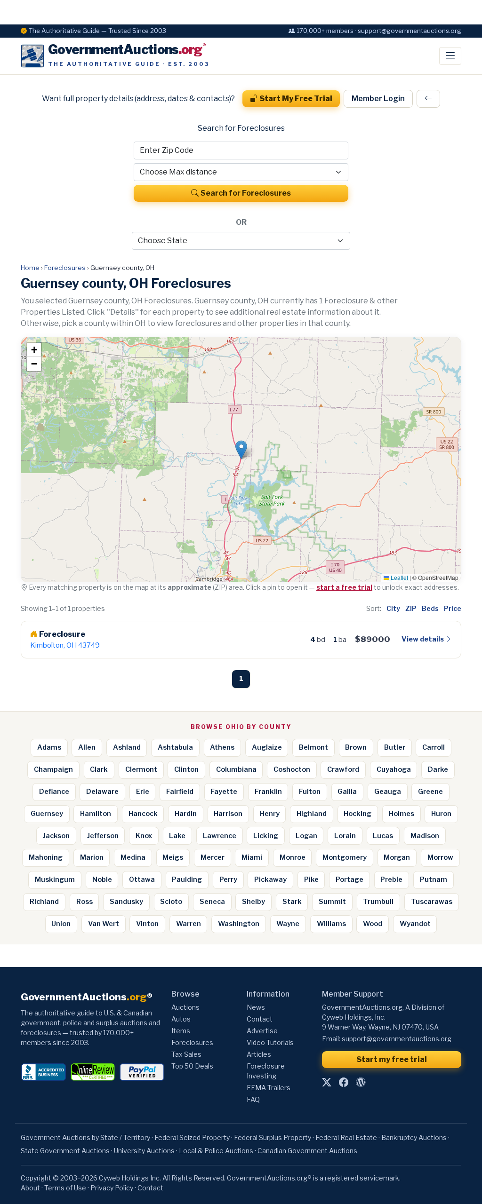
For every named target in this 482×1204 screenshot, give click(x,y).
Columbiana (236, 769)
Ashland (127, 747)
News (256, 1007)
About (30, 1188)
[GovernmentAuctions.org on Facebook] (343, 1083)
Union (61, 923)
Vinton (147, 923)
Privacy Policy (111, 1188)
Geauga (387, 791)
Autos (181, 1019)
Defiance (54, 791)
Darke (438, 769)
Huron (441, 813)
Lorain (345, 836)
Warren (188, 923)
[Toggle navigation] (450, 56)
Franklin (268, 791)
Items (180, 1031)
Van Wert (103, 923)
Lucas (383, 836)
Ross (84, 901)
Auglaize (267, 747)
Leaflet (398, 577)
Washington (238, 923)
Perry (228, 879)
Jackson (56, 836)
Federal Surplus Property (272, 1137)
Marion (92, 857)
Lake (177, 836)
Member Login (378, 98)
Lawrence (219, 836)
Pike (311, 879)
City (393, 608)
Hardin (186, 813)
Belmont (313, 747)
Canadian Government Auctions (307, 1151)
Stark (292, 901)
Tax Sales (186, 1054)
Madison (424, 836)
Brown (356, 747)
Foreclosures (65, 267)
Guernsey (47, 813)
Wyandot (415, 923)
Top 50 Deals (192, 1066)
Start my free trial (391, 1059)
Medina (132, 857)
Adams (49, 747)
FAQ (253, 1099)
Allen (87, 747)
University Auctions (144, 1151)
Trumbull (378, 901)
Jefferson (103, 836)
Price (452, 608)
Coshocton (291, 769)
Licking (265, 836)
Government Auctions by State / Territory (85, 1137)
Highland (312, 813)
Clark (99, 769)
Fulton (310, 791)
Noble (102, 879)
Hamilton (95, 813)
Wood (372, 923)
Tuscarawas (431, 901)
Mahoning (46, 857)
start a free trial (344, 587)
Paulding (187, 879)
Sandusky (126, 901)
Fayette (223, 791)
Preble (391, 879)
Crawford (343, 769)
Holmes (401, 813)
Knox (144, 836)
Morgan (397, 857)
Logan (306, 836)
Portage (349, 879)
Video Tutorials (270, 1042)
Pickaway (270, 879)
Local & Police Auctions (216, 1151)
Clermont (141, 769)
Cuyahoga (394, 769)
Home (30, 267)
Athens (222, 747)
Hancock (143, 813)
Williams (331, 923)
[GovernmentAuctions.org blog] (360, 1083)
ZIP (411, 608)
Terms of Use (65, 1188)
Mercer (213, 857)
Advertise (262, 1031)
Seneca (212, 901)
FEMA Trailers (268, 1088)
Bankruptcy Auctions (414, 1137)
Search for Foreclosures (246, 193)
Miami (251, 857)
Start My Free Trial (295, 98)
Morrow (440, 857)
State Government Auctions (65, 1151)
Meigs (172, 857)
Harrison (228, 813)
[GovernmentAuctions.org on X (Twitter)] (326, 1083)
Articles (259, 1054)
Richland (44, 901)
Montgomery (344, 857)
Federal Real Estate (346, 1137)
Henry (270, 813)
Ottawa (142, 879)
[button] (241, 449)
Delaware (102, 791)
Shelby (253, 901)
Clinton (186, 769)
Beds (430, 608)
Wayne (287, 923)
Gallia (347, 791)
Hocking (357, 813)
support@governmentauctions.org (396, 1039)
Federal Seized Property (192, 1137)
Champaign (53, 769)
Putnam (433, 879)
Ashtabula (175, 747)
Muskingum (55, 879)
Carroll (433, 747)
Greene (430, 791)
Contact (260, 1019)
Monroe (292, 857)
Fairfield (179, 791)
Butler (394, 747)
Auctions (185, 1007)
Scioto (171, 901)
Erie (142, 791)
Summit (332, 901)
